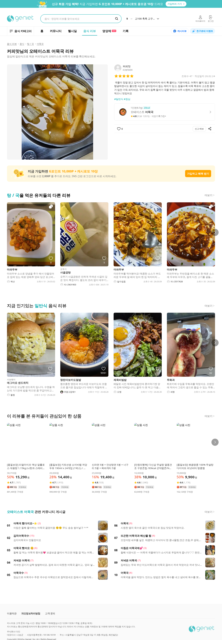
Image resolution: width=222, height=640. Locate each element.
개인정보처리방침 (30, 613)
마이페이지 (200, 21)
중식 (22, 43)
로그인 (211, 21)
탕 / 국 (30, 43)
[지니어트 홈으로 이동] (20, 18)
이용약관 (11, 613)
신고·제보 (199, 128)
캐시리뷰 (182, 31)
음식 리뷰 (12, 43)
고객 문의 (50, 613)
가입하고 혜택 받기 (198, 173)
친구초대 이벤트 (204, 31)
